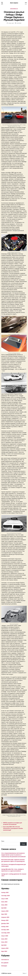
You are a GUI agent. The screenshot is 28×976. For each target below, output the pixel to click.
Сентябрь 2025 (5, 895)
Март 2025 (4, 914)
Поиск (2, 841)
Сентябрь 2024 (5, 933)
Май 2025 (3, 908)
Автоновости (14, 8)
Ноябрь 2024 (4, 926)
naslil (13, 23)
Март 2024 (4, 951)
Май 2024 (3, 945)
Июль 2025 (4, 902)
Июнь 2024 (4, 942)
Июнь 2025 (4, 905)
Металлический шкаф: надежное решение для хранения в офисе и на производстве (13, 860)
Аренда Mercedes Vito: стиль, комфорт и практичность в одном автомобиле (12, 870)
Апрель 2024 (4, 948)
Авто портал (14, 2)
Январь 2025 (4, 920)
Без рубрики (4, 962)
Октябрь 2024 (5, 929)
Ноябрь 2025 (4, 892)
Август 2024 (4, 936)
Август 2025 (4, 898)
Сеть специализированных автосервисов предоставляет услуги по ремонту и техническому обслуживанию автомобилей (13, 854)
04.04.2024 (19, 23)
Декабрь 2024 (5, 923)
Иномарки (4, 966)
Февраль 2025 (5, 917)
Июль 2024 (4, 939)
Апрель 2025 (4, 911)
